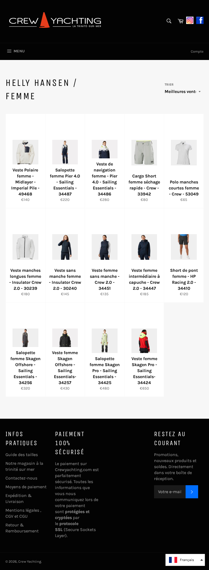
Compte (197, 51)
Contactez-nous (21, 478)
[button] (185, 560)
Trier (169, 84)
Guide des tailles (21, 454)
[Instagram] (189, 19)
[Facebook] (200, 19)
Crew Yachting (29, 561)
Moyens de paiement (26, 486)
